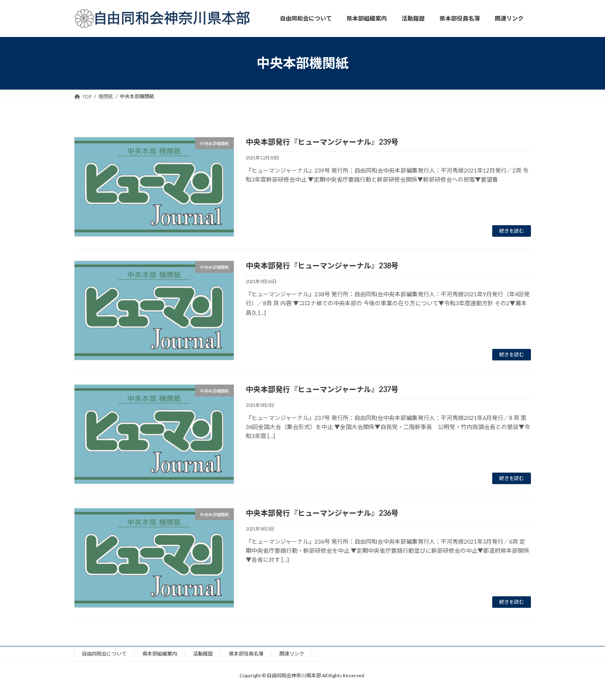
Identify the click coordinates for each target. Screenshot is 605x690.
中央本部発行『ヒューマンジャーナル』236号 (322, 512)
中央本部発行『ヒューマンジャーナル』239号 (322, 141)
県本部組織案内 (159, 654)
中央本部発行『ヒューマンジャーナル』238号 (322, 265)
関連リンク (291, 654)
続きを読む (511, 231)
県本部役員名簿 (246, 654)
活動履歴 (203, 654)
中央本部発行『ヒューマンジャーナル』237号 (322, 389)
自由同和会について (104, 654)
